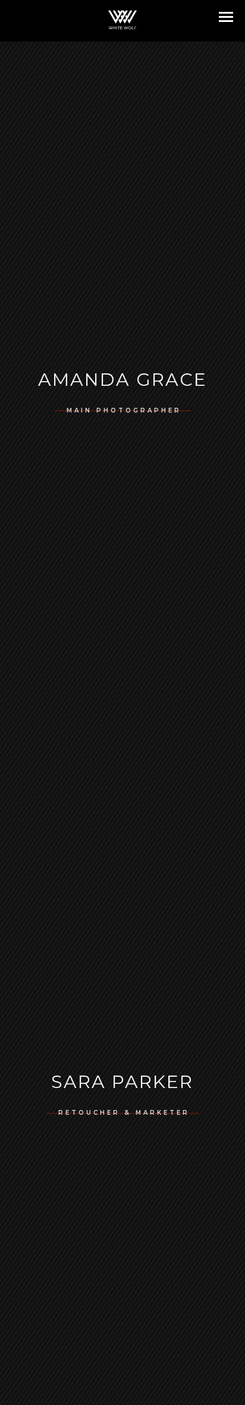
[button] (226, 17)
